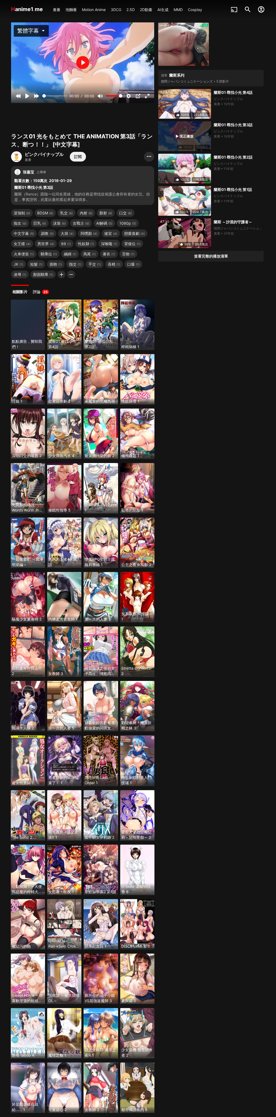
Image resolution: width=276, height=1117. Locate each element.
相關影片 (19, 291)
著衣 (109, 254)
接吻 (56, 264)
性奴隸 (86, 243)
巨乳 (39, 223)
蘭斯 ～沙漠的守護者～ (233, 222)
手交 (94, 264)
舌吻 (128, 254)
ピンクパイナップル (44, 154)
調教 (47, 233)
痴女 (20, 223)
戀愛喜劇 (134, 233)
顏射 (105, 213)
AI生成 (162, 9)
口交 (125, 213)
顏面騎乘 (43, 274)
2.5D (130, 9)
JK (18, 264)
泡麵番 (71, 9)
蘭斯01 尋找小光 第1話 (233, 189)
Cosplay (195, 9)
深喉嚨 (109, 243)
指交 (75, 264)
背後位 (132, 243)
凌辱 (20, 274)
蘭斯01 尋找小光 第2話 (233, 157)
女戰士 (81, 223)
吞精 (114, 264)
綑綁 (70, 254)
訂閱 (78, 156)
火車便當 (24, 254)
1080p (127, 223)
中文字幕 (24, 233)
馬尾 (89, 254)
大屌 (67, 233)
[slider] (54, 95)
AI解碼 (104, 223)
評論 (40, 291)
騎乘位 (49, 254)
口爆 (133, 264)
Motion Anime (94, 9)
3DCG (116, 9)
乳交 (66, 213)
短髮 (36, 264)
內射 (86, 213)
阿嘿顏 (89, 233)
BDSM (45, 213)
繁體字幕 (32, 30)
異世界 (45, 243)
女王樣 (22, 243)
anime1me (27, 9)
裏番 (56, 9)
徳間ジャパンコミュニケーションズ (187, 81)
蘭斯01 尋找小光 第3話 (233, 124)
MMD (178, 9)
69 (66, 243)
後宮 (110, 233)
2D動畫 (146, 9)
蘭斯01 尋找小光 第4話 (233, 92)
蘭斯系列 (176, 75)
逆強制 (22, 213)
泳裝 (59, 223)
